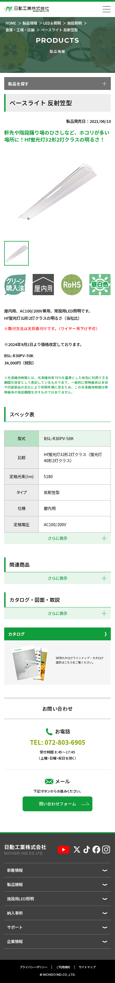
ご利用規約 (63, 967)
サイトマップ (87, 967)
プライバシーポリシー (33, 967)
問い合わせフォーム (57, 804)
